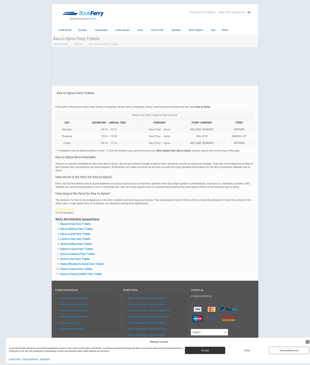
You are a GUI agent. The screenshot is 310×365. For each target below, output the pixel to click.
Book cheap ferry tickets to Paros (147, 298)
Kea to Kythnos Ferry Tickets (76, 228)
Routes (78, 44)
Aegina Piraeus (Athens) (74, 316)
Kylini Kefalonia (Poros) (74, 310)
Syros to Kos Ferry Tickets (75, 259)
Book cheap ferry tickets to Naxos (147, 304)
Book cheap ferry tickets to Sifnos (147, 328)
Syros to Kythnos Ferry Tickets (77, 254)
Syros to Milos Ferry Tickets (76, 243)
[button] (307, 342)
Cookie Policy (15, 359)
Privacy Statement (30, 359)
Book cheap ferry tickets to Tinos (147, 322)
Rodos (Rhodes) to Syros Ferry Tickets (82, 264)
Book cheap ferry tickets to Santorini (149, 316)
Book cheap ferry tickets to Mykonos (149, 310)
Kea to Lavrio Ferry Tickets (75, 233)
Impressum (45, 359)
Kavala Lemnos (69, 322)
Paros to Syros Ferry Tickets (76, 269)
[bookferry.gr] (84, 14)
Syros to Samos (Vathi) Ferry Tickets (81, 274)
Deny (247, 350)
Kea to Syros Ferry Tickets (103, 44)
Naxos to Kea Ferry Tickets (75, 223)
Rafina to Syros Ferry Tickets (76, 248)
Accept (205, 350)
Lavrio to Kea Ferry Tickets (75, 238)
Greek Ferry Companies (231, 12)
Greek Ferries (60, 44)
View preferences (289, 350)
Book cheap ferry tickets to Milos (146, 335)
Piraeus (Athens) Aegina (74, 298)
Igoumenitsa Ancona (72, 328)
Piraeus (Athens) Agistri (74, 304)
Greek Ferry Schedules (202, 12)
